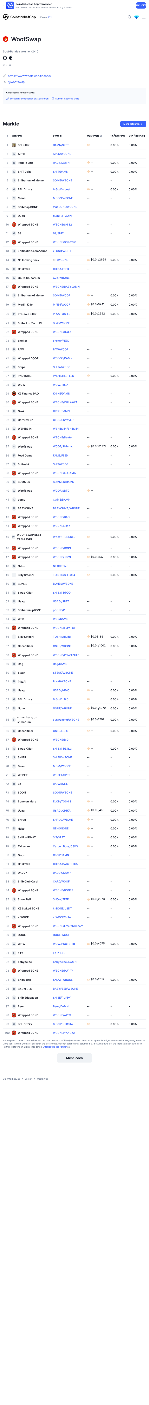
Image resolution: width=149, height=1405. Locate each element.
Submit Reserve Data (67, 98)
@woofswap (16, 82)
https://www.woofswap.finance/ (29, 76)
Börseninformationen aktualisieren (29, 98)
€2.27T (65, 17)
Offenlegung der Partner (55, 1046)
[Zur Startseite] (19, 17)
